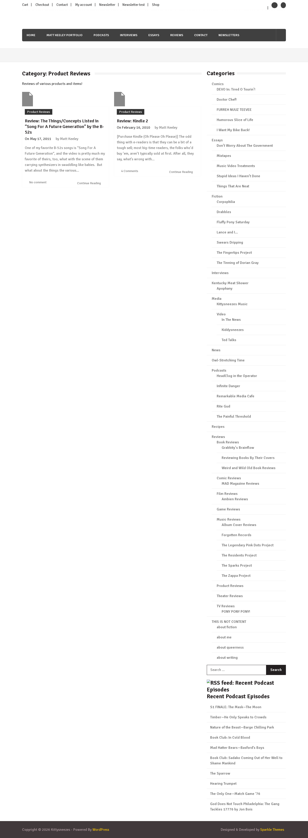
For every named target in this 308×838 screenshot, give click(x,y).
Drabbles (224, 212)
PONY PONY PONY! (236, 611)
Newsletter (107, 5)
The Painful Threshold (234, 416)
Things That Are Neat (233, 186)
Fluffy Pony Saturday (233, 222)
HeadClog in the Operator (237, 376)
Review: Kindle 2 (132, 121)
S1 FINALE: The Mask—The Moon (235, 707)
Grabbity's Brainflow (238, 447)
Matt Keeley (69, 139)
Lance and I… (227, 232)
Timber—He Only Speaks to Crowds (238, 717)
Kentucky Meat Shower (230, 283)
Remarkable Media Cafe (235, 396)
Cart (25, 5)
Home (31, 35)
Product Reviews (38, 112)
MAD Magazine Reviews (240, 483)
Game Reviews (228, 509)
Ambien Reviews (235, 499)
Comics (218, 84)
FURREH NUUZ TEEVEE (234, 109)
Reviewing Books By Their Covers (248, 458)
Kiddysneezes (233, 330)
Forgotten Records (236, 535)
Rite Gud (223, 406)
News (216, 350)
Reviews (176, 35)
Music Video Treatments (236, 166)
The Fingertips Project (234, 252)
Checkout (42, 5)
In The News (231, 319)
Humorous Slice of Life (235, 120)
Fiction (217, 196)
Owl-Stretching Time (228, 360)
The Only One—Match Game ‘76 (235, 793)
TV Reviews (226, 606)
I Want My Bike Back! (233, 130)
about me (224, 637)
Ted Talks (229, 340)
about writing (227, 657)
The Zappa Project (236, 575)
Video (221, 314)
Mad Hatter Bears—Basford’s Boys (237, 747)
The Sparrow (220, 773)
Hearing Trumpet (223, 783)
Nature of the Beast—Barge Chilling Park (242, 727)
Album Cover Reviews (239, 525)
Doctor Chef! (227, 99)
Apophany (224, 288)
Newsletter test (133, 5)
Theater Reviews (230, 596)
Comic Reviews (229, 478)
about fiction (227, 627)
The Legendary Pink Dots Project (248, 545)
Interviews (128, 35)
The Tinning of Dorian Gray (238, 263)
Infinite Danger (228, 386)
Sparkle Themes (272, 829)
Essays (153, 35)
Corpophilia (226, 202)
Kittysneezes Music (232, 304)
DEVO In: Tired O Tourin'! (236, 89)
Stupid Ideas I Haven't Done (238, 176)
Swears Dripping (230, 242)
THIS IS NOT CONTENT (229, 621)
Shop (155, 5)
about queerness (230, 647)
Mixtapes (224, 156)
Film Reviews (227, 493)
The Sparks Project (237, 565)
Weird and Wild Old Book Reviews (249, 468)
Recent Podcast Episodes (238, 696)
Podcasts (101, 35)
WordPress (100, 829)
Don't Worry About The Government (245, 145)
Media (216, 298)
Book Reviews (228, 442)
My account (83, 5)
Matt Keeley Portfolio (64, 35)
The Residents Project (239, 555)
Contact (62, 5)
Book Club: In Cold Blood (230, 737)
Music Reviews (229, 519)
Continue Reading (89, 183)
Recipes (218, 426)
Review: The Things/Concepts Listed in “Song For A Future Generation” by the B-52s (64, 126)
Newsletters (228, 35)
